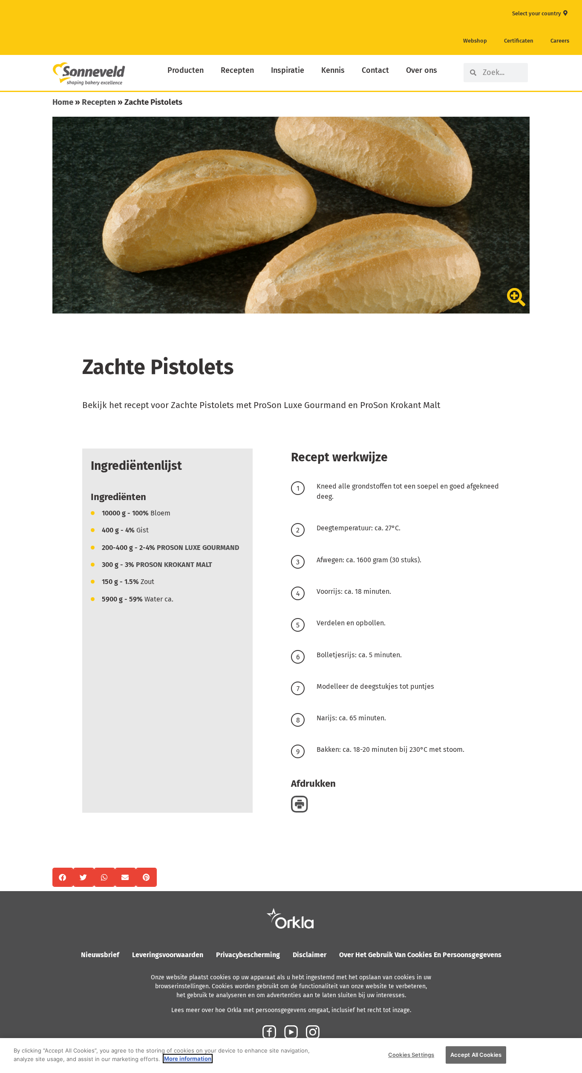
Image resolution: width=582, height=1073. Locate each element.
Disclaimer (309, 955)
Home (62, 102)
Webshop (475, 40)
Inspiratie (287, 70)
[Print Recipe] (299, 804)
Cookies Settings (411, 1054)
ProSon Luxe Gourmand (198, 548)
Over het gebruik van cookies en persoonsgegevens (420, 955)
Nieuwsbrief (100, 955)
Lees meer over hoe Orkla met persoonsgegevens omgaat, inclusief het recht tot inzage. (291, 1010)
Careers (559, 40)
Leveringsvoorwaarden (167, 955)
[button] (62, 877)
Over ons (421, 70)
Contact (375, 70)
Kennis (333, 70)
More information (187, 1058)
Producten (185, 70)
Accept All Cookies (475, 1054)
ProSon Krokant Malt (174, 565)
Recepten (237, 70)
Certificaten (518, 40)
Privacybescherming (248, 955)
